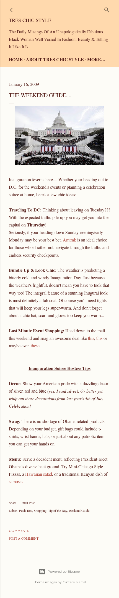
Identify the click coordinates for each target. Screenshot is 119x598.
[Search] (107, 8)
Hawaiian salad (38, 474)
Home (16, 59)
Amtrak (69, 240)
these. (36, 345)
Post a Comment (23, 538)
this (91, 338)
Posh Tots (25, 510)
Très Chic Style (30, 20)
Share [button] (12, 502)
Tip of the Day (57, 510)
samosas (16, 481)
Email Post (27, 502)
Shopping (40, 510)
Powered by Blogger (64, 571)
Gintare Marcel (74, 582)
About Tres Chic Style (55, 59)
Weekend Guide (79, 510)
